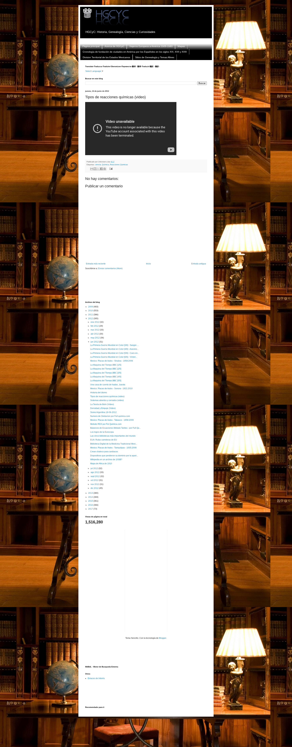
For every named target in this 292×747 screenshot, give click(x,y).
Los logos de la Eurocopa (102, 432)
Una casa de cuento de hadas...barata (107, 384)
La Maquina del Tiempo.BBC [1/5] (105, 365)
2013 (90, 493)
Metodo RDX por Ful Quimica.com (105, 424)
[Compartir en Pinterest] (104, 168)
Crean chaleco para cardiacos (104, 451)
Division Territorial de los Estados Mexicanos (106, 57)
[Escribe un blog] (95, 168)
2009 (90, 307)
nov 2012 (95, 484)
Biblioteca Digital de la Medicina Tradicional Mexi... (113, 444)
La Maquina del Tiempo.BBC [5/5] (105, 380)
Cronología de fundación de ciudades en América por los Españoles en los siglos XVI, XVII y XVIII (135, 51)
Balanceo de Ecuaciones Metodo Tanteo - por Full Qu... (115, 428)
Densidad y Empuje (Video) (103, 408)
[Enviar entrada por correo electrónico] (110, 168)
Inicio (148, 264)
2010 (90, 310)
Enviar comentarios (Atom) (110, 268)
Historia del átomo (98, 392)
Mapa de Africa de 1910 (101, 463)
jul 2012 (95, 468)
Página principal (91, 46)
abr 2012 (95, 334)
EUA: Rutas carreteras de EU (103, 440)
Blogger (162, 638)
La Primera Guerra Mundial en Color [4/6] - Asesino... (114, 349)
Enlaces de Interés (96, 678)
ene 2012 (95, 322)
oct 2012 (95, 480)
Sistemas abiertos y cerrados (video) (107, 400)
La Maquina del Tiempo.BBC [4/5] (105, 377)
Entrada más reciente (96, 264)
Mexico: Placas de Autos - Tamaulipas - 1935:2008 (113, 448)
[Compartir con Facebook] (101, 168)
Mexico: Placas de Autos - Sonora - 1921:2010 (111, 388)
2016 (90, 505)
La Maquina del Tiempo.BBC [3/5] (105, 373)
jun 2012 (95, 342)
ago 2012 (95, 472)
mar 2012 (95, 330)
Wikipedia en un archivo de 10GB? (106, 459)
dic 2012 (95, 488)
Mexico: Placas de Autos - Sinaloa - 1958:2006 (111, 361)
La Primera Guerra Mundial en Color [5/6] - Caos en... (114, 353)
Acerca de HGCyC (114, 46)
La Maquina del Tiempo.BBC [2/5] (105, 369)
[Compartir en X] (98, 168)
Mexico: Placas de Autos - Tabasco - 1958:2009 (112, 420)
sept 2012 (95, 476)
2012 (90, 318)
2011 (90, 314)
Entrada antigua (198, 264)
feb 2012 (95, 326)
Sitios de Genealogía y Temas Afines (154, 57)
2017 (90, 509)
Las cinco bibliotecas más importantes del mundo (113, 436)
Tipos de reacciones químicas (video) (107, 396)
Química (105, 165)
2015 (90, 501)
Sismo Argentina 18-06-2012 (103, 412)
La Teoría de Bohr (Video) (102, 404)
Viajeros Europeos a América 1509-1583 (151, 46)
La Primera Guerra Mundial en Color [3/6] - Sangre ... (114, 345)
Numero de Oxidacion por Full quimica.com (110, 416)
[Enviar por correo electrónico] (91, 168)
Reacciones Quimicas (119, 165)
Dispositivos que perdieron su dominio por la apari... (114, 455)
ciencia (98, 165)
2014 (90, 497)
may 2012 (95, 338)
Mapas (181, 46)
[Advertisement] (146, 287)
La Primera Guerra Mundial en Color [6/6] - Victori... (113, 357)
